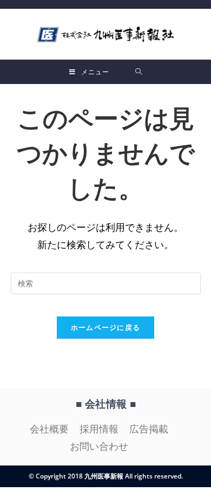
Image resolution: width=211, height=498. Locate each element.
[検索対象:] (138, 72)
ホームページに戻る (106, 327)
